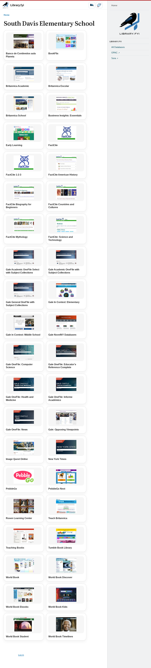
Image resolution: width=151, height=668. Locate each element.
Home (6, 15)
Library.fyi (17, 5)
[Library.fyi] (5, 5)
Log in (21, 655)
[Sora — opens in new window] (99, 5)
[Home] (129, 23)
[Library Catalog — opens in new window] (92, 5)
